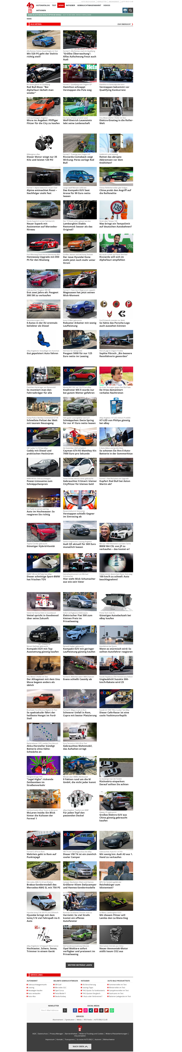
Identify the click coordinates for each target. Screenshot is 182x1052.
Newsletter (102, 2)
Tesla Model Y (60, 993)
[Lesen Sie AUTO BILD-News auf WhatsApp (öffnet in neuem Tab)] (112, 1010)
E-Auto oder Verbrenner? (92, 996)
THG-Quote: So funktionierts (93, 991)
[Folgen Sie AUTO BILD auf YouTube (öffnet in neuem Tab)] (80, 1010)
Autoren (98, 1040)
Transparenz (70, 1040)
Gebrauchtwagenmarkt (37, 985)
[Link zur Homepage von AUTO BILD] (30, 7)
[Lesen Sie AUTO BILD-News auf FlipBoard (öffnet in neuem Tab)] (106, 1010)
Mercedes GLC (60, 988)
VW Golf (58, 985)
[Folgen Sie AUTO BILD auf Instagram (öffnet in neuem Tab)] (85, 1010)
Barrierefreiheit (71, 1034)
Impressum (50, 1040)
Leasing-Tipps (87, 988)
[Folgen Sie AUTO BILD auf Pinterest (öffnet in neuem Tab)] (96, 1010)
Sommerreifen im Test (118, 985)
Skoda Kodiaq (60, 996)
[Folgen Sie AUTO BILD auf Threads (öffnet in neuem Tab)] (101, 1010)
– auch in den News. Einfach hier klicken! (59, 15)
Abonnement (114, 2)
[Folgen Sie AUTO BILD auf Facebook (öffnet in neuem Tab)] (75, 1010)
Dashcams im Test (116, 993)
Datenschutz (43, 1034)
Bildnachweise (108, 1040)
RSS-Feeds (88, 1020)
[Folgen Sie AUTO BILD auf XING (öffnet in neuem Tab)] (91, 1010)
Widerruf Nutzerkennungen (116, 1034)
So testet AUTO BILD (85, 1040)
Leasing (31, 988)
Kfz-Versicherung (89, 985)
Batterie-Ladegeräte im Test (120, 996)
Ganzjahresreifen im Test (119, 991)
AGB (34, 1034)
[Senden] (65, 1010)
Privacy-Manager (56, 1034)
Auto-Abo (32, 996)
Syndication (70, 1020)
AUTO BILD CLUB (127, 2)
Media (79, 1020)
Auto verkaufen (34, 993)
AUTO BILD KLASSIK (88, 2)
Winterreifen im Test (117, 988)
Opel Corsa (59, 991)
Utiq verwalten (80, 1036)
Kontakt (60, 1040)
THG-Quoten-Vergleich (91, 993)
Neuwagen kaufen (35, 991)
